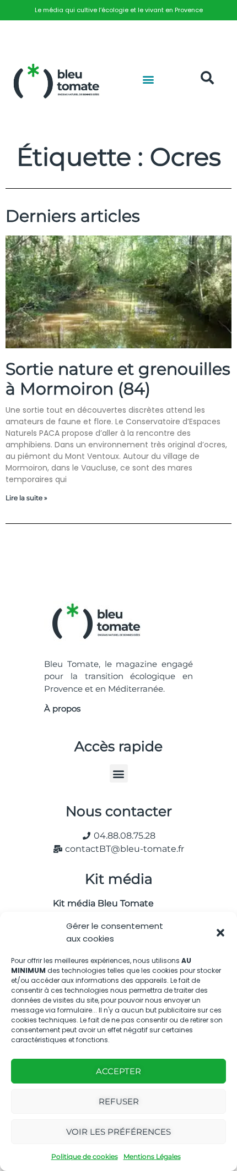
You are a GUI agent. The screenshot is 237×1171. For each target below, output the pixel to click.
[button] (220, 932)
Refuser (119, 1101)
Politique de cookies (84, 1156)
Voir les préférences (118, 1131)
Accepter (118, 1071)
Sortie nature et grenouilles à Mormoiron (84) (118, 379)
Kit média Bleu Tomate (99, 903)
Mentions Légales (152, 1156)
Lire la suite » (26, 498)
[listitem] (118, 10)
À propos (62, 708)
